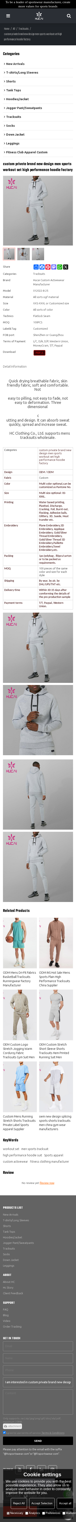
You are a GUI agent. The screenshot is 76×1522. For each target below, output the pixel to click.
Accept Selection (41, 1503)
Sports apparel (53, 1155)
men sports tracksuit (34, 1149)
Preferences (53, 1513)
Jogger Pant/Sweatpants (18, 1242)
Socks (6, 1254)
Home (7, 29)
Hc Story (8, 1287)
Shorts (7, 1225)
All (14, 29)
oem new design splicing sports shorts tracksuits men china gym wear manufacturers (55, 1123)
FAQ (5, 1309)
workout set (11, 1149)
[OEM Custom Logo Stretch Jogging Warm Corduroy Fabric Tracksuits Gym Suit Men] (20, 1015)
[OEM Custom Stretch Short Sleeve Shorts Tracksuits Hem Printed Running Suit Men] (56, 1015)
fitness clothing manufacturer (49, 1161)
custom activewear (15, 1161)
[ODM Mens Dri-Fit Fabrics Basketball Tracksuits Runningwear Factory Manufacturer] (20, 943)
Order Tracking (12, 1326)
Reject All (19, 1503)
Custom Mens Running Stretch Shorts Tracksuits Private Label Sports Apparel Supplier (19, 1123)
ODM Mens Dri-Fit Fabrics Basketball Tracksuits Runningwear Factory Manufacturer (19, 979)
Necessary (16, 1513)
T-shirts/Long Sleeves (16, 1220)
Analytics (34, 1513)
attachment (14, 1426)
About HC (9, 1281)
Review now (47, 1183)
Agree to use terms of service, (35, 1433)
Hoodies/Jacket (12, 1237)
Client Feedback (13, 1293)
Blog (6, 1315)
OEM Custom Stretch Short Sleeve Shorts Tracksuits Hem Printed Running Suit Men (54, 1051)
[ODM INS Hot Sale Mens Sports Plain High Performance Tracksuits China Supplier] (56, 943)
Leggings (8, 1265)
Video (6, 1320)
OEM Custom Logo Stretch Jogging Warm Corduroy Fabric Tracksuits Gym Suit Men (19, 1051)
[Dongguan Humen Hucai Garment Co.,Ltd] (39, 16)
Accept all (65, 1503)
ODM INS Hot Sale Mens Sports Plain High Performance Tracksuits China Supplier (54, 979)
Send (38, 1440)
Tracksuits (24, 29)
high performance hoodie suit (22, 1155)
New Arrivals (10, 1214)
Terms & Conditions (52, 1433)
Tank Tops (9, 1231)
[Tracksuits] (40, 353)
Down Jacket (11, 1259)
